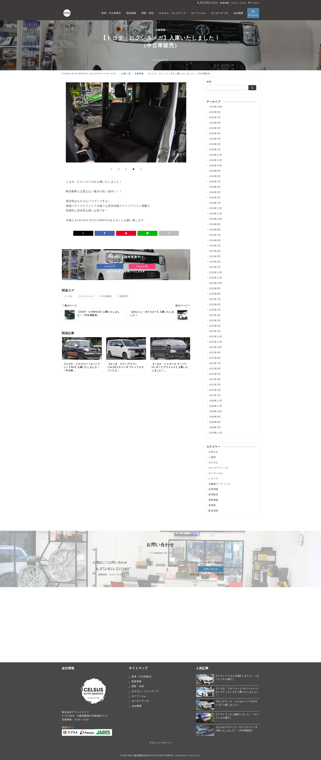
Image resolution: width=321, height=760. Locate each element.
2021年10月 (215, 347)
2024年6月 (215, 176)
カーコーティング (218, 467)
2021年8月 (215, 358)
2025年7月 (215, 117)
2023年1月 (215, 267)
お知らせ (213, 451)
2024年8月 (215, 171)
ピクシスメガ (87, 296)
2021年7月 (215, 363)
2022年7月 (215, 299)
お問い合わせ (210, 569)
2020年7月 (215, 427)
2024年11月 (215, 160)
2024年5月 (215, 181)
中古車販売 (106, 296)
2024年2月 (215, 197)
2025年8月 (215, 112)
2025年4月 (215, 133)
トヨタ (69, 296)
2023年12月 (215, 208)
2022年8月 (215, 293)
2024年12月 (215, 154)
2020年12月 (215, 400)
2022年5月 (215, 309)
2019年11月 (215, 432)
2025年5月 (215, 128)
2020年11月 (215, 406)
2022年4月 (215, 315)
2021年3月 (215, 384)
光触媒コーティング (219, 483)
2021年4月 (215, 379)
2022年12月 (215, 272)
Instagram (141, 266)
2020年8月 (215, 422)
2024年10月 (215, 165)
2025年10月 (215, 106)
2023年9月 (215, 224)
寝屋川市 (124, 296)
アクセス (254, 3)
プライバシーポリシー (160, 743)
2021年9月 (215, 352)
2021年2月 (215, 390)
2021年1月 (215, 395)
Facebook (108, 266)
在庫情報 (213, 489)
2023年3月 (215, 256)
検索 (209, 81)
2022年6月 (215, 304)
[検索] (252, 87)
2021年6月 (215, 368)
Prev (69, 122)
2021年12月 (215, 336)
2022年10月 (215, 283)
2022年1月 (215, 331)
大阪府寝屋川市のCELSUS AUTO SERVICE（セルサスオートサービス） (167, 755)
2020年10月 (215, 411)
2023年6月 (215, 240)
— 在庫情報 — (160, 30)
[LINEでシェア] (147, 233)
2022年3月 (215, 320)
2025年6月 (215, 122)
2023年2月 (215, 261)
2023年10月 (215, 219)
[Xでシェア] (83, 233)
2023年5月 (215, 245)
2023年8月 (215, 229)
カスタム (213, 462)
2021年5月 (215, 374)
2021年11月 (215, 342)
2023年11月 (215, 213)
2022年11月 (215, 277)
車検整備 (213, 499)
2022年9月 (215, 288)
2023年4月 (215, 251)
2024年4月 (215, 187)
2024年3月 (215, 192)
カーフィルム (215, 473)
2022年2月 (215, 325)
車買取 (212, 505)
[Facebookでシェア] (105, 233)
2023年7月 (215, 235)
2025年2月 (215, 144)
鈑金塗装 (213, 510)
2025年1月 (215, 149)
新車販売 (213, 494)
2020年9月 (215, 416)
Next (182, 122)
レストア (213, 478)
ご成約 (212, 457)
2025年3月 (215, 138)
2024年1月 (215, 203)
